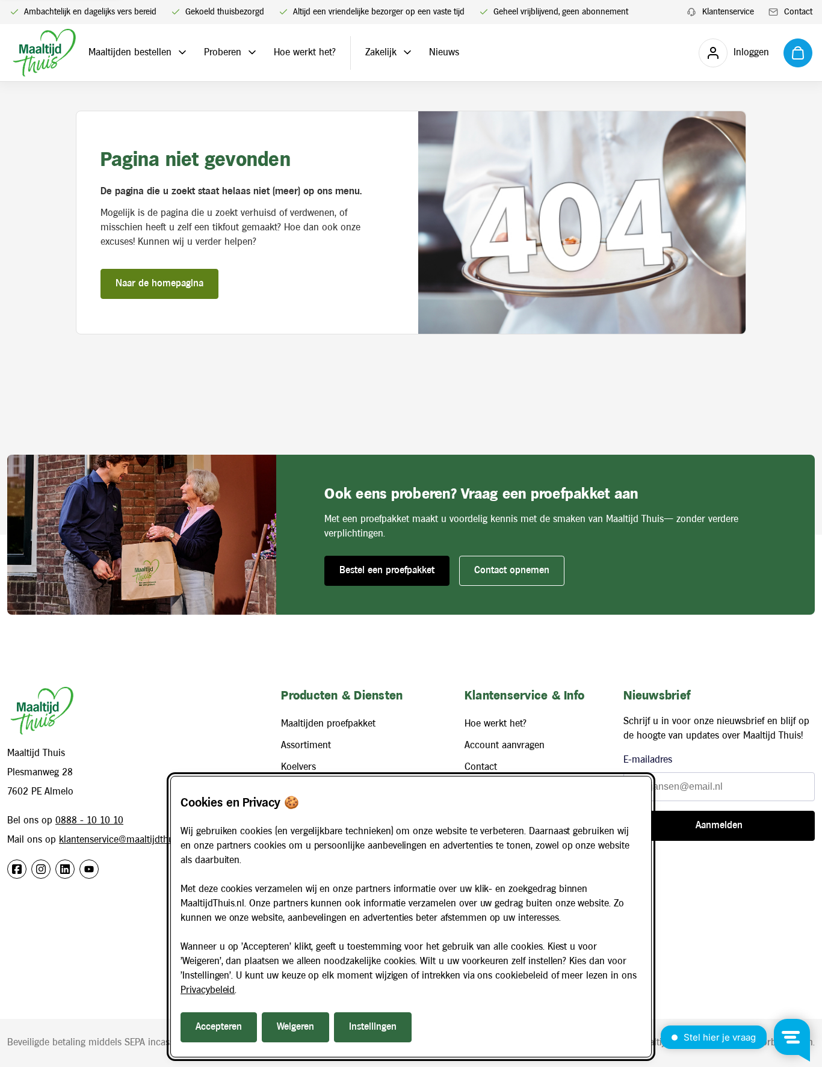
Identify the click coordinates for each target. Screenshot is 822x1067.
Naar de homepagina (159, 283)
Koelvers (298, 767)
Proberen (222, 52)
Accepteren (219, 1027)
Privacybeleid (208, 990)
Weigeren (295, 1027)
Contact (481, 767)
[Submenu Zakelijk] (407, 52)
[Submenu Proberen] (252, 52)
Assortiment (306, 745)
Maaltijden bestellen (130, 52)
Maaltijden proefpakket (328, 723)
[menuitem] (720, 12)
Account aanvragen (505, 745)
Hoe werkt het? (305, 52)
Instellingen (373, 1027)
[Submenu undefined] (182, 52)
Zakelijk (381, 52)
